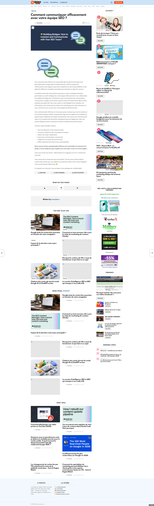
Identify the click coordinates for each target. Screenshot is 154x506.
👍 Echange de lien (60, 492)
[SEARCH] (122, 6)
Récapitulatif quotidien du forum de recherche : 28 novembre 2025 (111, 355)
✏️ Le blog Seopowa (60, 487)
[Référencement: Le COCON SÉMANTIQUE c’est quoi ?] (109, 52)
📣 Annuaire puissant (60, 490)
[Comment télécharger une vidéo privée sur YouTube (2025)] (45, 414)
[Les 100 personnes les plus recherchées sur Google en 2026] (77, 443)
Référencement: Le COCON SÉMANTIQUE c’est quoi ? (107, 63)
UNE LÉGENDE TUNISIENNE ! (112, 317)
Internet (59, 6)
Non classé (80, 6)
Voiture (98, 6)
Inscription (54, 2)
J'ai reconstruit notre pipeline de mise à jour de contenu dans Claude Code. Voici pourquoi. (76, 426)
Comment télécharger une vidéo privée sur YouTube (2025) (43, 425)
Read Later (42, 172)
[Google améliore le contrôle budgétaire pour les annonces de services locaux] (109, 107)
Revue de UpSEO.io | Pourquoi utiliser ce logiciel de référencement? (108, 90)
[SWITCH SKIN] (120, 6)
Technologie (108, 142)
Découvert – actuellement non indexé (111, 350)
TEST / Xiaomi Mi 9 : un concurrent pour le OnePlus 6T (108, 147)
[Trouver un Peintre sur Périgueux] (100, 304)
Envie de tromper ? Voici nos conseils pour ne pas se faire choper (107, 35)
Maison (68, 6)
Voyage (103, 6)
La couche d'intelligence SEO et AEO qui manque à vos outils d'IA (76, 282)
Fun (49, 6)
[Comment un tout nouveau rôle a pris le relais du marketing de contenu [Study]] (77, 222)
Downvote (77, 188)
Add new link (118, 2)
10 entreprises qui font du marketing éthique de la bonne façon (108, 174)
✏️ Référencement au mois (62, 494)
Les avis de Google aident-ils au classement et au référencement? (113, 325)
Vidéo (93, 6)
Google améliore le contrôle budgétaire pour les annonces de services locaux (109, 119)
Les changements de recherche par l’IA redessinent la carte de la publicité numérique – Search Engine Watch (45, 467)
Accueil (46, 2)
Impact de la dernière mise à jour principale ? (44, 244)
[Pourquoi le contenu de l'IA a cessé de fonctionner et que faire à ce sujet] (77, 247)
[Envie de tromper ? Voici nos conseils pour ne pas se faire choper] (109, 23)
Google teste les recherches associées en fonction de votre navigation (45, 233)
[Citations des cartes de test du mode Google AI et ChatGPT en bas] (45, 271)
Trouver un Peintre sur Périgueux (111, 303)
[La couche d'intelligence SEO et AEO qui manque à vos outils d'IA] (77, 271)
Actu (32, 6)
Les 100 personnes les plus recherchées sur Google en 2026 (75, 454)
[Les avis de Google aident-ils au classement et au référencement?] (100, 325)
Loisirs (63, 6)
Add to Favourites (59, 172)
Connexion (63, 2)
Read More (100, 40)
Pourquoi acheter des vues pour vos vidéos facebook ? (108, 293)
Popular (98, 17)
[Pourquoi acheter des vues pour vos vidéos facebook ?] (109, 283)
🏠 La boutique (59, 489)
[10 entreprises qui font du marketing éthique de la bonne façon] (109, 163)
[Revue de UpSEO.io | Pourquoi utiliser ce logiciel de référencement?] (109, 79)
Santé (85, 6)
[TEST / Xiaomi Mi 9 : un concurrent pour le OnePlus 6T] (109, 136)
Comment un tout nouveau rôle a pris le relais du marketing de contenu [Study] (77, 234)
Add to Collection (79, 172)
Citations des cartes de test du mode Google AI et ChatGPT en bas (45, 282)
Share (33, 27)
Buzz (35, 6)
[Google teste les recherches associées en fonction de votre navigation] (45, 222)
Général (53, 6)
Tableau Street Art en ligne (113, 310)
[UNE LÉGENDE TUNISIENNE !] (100, 318)
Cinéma (40, 6)
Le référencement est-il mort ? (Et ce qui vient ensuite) (111, 360)
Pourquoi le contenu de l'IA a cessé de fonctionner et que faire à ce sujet (77, 259)
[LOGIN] (112, 2)
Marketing (73, 6)
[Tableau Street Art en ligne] (100, 311)
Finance (45, 6)
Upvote (44, 188)
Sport (89, 6)
